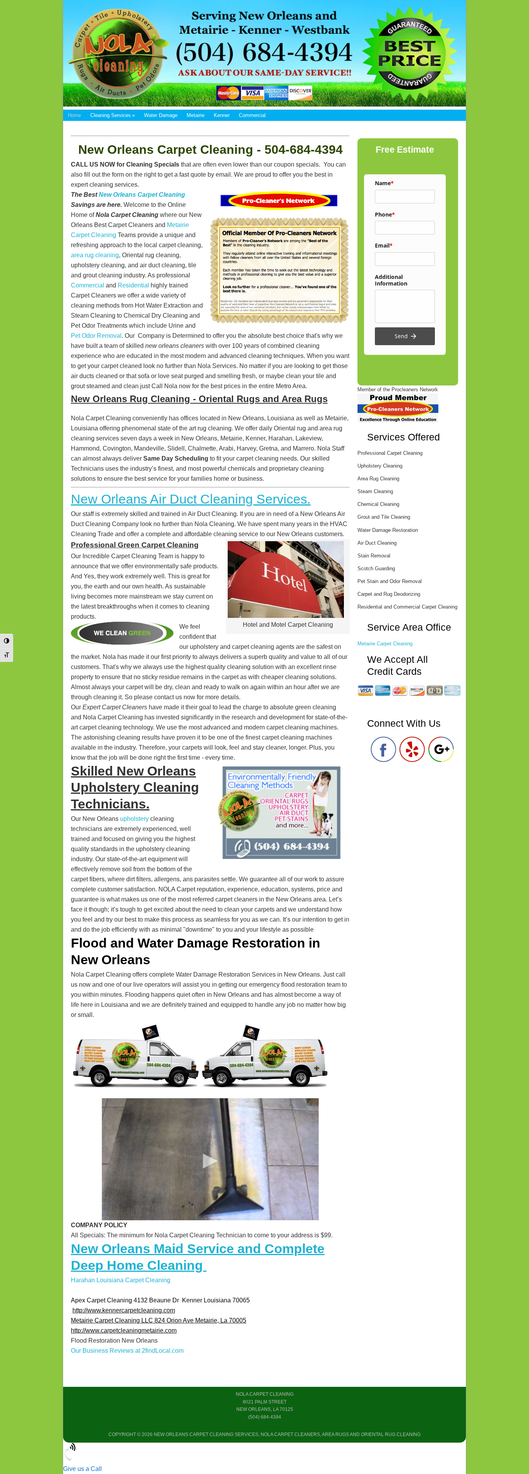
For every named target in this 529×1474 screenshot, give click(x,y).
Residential (133, 285)
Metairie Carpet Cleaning (384, 644)
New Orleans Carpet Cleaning (141, 194)
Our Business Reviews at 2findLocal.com (127, 1350)
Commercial (87, 285)
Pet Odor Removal (96, 335)
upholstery (134, 818)
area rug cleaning (95, 255)
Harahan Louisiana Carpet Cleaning (120, 1280)
